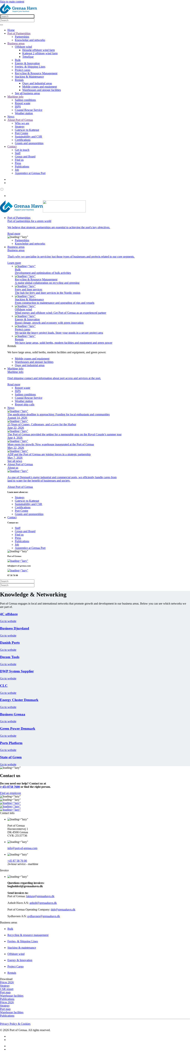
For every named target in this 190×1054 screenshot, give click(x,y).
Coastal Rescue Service (28, 109)
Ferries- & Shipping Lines (30, 66)
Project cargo (22, 70)
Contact (12, 146)
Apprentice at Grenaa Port (30, 173)
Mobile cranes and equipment (39, 86)
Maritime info (15, 96)
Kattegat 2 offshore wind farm (40, 53)
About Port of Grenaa (20, 119)
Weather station (24, 113)
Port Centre (21, 133)
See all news (14, 461)
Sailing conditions (25, 99)
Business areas (15, 43)
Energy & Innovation (27, 63)
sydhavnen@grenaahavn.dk (43, 916)
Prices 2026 (7, 982)
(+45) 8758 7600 (10, 786)
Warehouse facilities (11, 995)
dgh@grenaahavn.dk (63, 909)
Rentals (19, 80)
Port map (5, 992)
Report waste (22, 103)
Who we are (22, 123)
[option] (98, 195)
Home (11, 30)
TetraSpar (28, 56)
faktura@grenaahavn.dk (40, 896)
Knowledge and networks (30, 40)
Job (17, 169)
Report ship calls (24, 404)
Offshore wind (23, 46)
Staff (17, 153)
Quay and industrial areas (37, 83)
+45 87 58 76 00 (17, 860)
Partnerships (22, 36)
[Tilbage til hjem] (37, 12)
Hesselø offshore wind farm (38, 50)
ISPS (18, 106)
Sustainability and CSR (28, 136)
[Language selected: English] (95, 192)
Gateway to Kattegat (27, 129)
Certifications (22, 139)
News (10, 116)
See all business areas (27, 93)
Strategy (19, 126)
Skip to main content (12, 1)
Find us (19, 159)
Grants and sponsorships (29, 143)
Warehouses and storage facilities (41, 90)
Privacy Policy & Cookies (15, 1023)
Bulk (18, 60)
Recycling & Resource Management (36, 73)
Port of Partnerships (18, 33)
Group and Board (25, 156)
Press (18, 163)
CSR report (6, 989)
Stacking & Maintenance (29, 76)
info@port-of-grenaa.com (22, 848)
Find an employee (10, 793)
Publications (22, 166)
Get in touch (22, 149)
